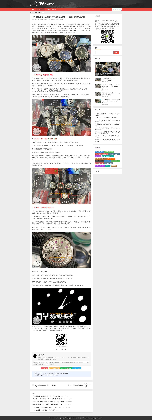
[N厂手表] (42, 6)
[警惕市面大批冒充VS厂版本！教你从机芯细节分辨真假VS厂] (98, 95)
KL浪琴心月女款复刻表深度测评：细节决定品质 (45, 385)
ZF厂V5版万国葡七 (114, 154)
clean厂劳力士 (99, 165)
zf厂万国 (107, 161)
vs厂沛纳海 (115, 161)
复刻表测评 (40, 9)
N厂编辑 (35, 19)
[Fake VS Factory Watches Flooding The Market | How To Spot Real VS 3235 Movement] (98, 87)
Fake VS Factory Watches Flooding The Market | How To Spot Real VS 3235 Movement (111, 86)
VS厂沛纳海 (99, 161)
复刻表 (114, 165)
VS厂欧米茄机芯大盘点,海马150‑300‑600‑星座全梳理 (46, 396)
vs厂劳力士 (108, 163)
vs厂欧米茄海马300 (54, 368)
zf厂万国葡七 (99, 163)
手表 (108, 165)
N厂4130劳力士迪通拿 (101, 154)
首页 (33, 9)
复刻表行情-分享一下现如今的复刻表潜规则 (105, 117)
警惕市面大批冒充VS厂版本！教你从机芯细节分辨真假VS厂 (48, 398)
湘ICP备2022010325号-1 (86, 418)
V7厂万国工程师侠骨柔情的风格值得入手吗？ (78, 385)
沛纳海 (98, 156)
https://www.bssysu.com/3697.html (48, 375)
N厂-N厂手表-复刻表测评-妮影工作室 (65, 418)
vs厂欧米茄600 (76, 368)
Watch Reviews (51, 9)
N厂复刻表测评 (109, 151)
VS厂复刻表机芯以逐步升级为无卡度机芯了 (44, 410)
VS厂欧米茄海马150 (66, 368)
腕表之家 (97, 171)
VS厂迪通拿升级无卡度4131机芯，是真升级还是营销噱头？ (48, 404)
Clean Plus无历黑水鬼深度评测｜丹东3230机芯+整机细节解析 (48, 401)
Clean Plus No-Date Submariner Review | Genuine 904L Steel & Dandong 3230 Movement (111, 101)
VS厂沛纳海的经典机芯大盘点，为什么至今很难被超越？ (47, 407)
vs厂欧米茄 (44, 368)
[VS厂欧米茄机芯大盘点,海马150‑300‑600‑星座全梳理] (98, 81)
